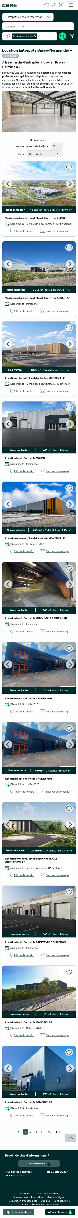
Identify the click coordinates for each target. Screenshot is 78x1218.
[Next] (70, 184)
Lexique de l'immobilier (46, 1193)
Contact (23, 1204)
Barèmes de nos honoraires (28, 1197)
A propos (24, 1193)
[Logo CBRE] (22, 5)
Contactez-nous (36, 1163)
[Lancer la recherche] (62, 36)
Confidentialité (62, 1200)
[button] (28, 16)
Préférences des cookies (45, 1204)
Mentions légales (56, 1197)
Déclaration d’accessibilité (23, 1200)
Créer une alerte (21, 1212)
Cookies (45, 1200)
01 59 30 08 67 (57, 1172)
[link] (21, 231)
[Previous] (8, 184)
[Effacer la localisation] (34, 36)
